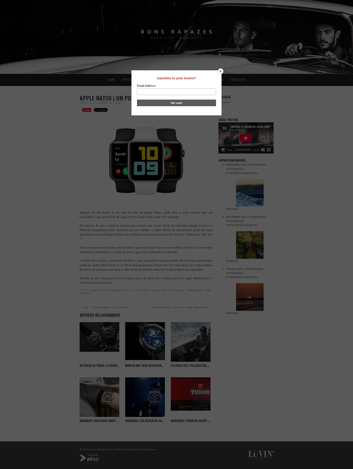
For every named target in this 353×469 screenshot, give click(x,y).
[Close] (220, 71)
